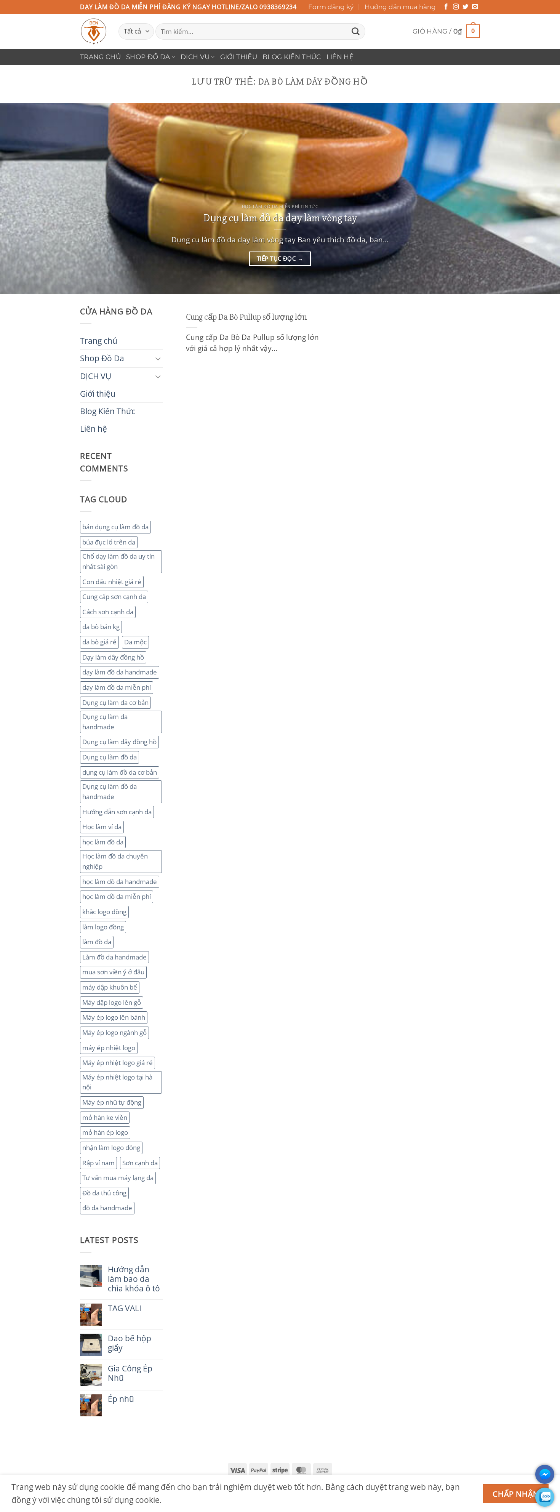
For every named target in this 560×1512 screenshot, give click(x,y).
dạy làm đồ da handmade (119, 672)
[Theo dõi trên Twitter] (465, 7)
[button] (446, 31)
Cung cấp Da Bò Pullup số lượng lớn (246, 317)
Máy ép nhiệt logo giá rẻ (117, 1062)
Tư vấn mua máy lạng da (118, 1177)
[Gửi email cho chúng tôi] (475, 7)
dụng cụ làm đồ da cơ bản (119, 772)
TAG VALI (124, 1308)
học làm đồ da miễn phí (116, 896)
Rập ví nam (98, 1162)
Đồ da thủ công (104, 1192)
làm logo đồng (103, 927)
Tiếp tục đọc (280, 258)
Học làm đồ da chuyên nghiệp (115, 861)
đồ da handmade (107, 1207)
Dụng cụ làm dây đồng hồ (119, 741)
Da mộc (135, 641)
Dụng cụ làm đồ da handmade (109, 791)
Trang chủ (100, 57)
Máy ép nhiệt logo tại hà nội (117, 1082)
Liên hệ (340, 57)
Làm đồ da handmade (114, 957)
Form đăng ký (331, 7)
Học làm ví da (102, 826)
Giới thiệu (238, 57)
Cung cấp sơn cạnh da (114, 596)
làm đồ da (96, 941)
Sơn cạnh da (140, 1162)
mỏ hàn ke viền (104, 1117)
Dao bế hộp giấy (129, 1343)
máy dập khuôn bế (109, 987)
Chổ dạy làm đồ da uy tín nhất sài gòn (118, 561)
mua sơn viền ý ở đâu (113, 971)
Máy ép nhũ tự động (111, 1102)
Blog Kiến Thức (291, 57)
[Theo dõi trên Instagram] (456, 7)
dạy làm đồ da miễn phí (116, 687)
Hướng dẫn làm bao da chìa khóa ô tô (134, 1279)
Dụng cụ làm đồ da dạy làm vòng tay (280, 217)
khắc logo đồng (104, 911)
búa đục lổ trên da (108, 542)
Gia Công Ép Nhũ (130, 1373)
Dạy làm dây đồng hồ (113, 657)
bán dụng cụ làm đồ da (115, 526)
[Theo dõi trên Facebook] (446, 7)
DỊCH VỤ (195, 57)
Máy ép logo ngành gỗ (114, 1032)
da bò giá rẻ (99, 641)
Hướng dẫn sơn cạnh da (117, 811)
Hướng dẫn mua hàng (400, 7)
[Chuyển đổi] (158, 358)
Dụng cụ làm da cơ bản (115, 702)
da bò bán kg (101, 626)
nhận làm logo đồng (111, 1147)
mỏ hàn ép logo (105, 1132)
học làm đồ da (102, 842)
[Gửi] (355, 31)
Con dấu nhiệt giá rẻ (111, 581)
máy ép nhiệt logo (108, 1047)
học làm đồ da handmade (119, 881)
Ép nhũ (121, 1399)
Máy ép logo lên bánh (113, 1017)
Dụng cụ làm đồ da (109, 757)
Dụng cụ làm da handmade (105, 721)
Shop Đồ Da (148, 57)
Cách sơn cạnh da (107, 611)
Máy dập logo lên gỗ (111, 1002)
